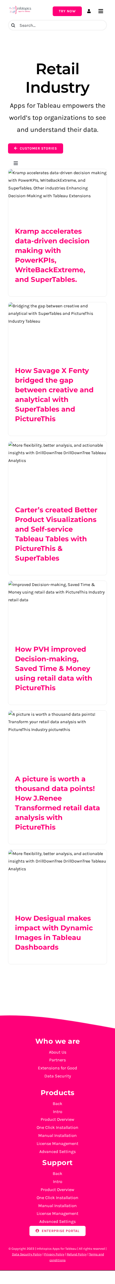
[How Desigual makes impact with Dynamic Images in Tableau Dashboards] (57, 877)
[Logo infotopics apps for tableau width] (20, 7)
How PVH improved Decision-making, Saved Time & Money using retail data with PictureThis (53, 668)
